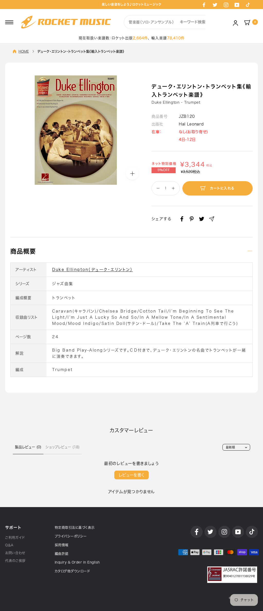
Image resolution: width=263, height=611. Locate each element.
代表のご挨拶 (15, 560)
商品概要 (23, 251)
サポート (13, 527)
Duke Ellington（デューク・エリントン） (92, 269)
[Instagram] (226, 5)
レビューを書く (131, 475)
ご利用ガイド (15, 537)
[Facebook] (204, 5)
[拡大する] (132, 173)
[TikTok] (248, 5)
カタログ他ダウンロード (72, 571)
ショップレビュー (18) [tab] (62, 447)
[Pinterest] (191, 218)
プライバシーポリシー (71, 536)
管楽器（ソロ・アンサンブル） (151, 22)
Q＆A (9, 545)
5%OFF (163, 170)
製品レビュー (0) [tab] (28, 447)
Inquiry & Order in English (77, 562)
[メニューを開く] (9, 22)
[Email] (211, 218)
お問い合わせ (15, 553)
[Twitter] (215, 5)
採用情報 (62, 545)
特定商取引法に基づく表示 (75, 527)
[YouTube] (236, 5)
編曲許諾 (62, 553)
